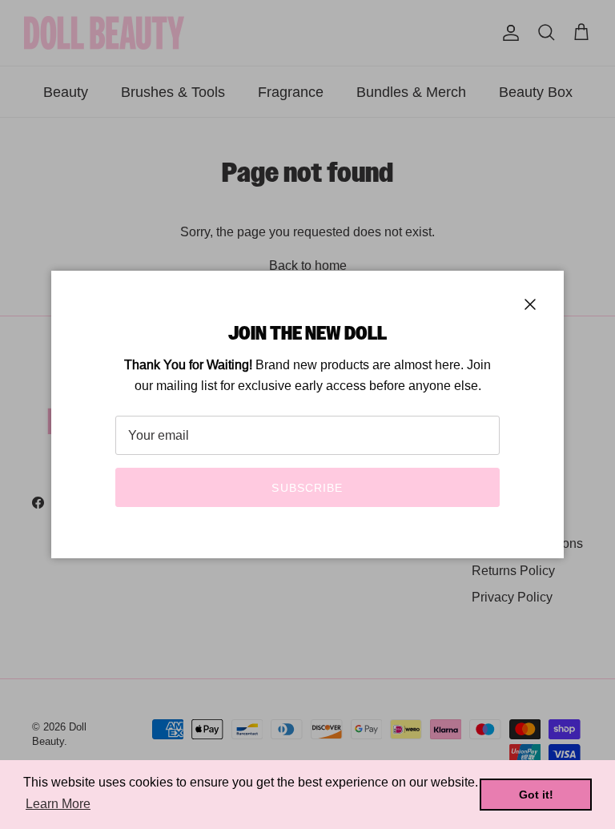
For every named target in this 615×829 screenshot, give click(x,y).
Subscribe (307, 487)
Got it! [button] (536, 794)
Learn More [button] (58, 804)
